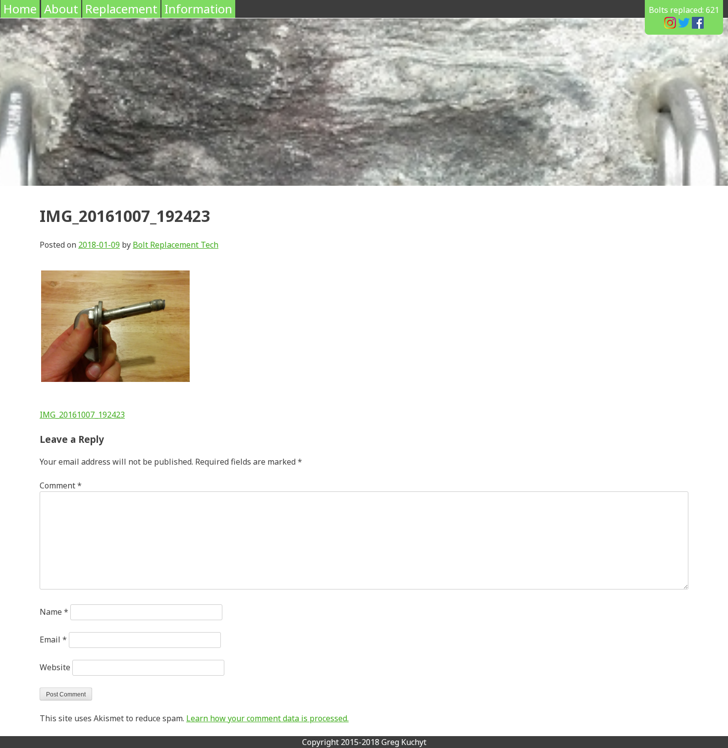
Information (198, 8)
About (61, 8)
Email (53, 639)
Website (55, 667)
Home (20, 8)
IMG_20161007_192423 (82, 414)
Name (54, 611)
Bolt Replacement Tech (175, 244)
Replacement (121, 8)
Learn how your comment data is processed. (267, 718)
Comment (61, 485)
